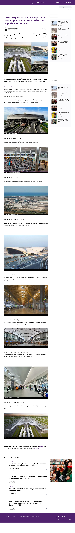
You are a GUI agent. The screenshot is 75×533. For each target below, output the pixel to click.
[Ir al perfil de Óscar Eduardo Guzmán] (6, 28)
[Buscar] (61, 7)
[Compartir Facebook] (41, 29)
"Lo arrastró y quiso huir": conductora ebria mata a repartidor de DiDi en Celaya (28, 477)
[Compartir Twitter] (43, 29)
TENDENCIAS (19, 7)
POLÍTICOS (5, 7)
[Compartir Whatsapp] (46, 29)
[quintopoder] (37, 2)
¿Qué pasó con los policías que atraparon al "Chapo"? (64, 29)
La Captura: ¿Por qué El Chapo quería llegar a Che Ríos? (63, 55)
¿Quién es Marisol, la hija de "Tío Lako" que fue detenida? (63, 35)
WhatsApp (41, 446)
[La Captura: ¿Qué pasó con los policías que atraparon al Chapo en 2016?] (54, 30)
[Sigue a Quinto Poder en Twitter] (60, 2)
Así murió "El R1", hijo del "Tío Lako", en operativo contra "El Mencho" (63, 22)
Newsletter (36, 448)
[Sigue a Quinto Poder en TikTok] (66, 2)
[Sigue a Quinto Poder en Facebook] (59, 2)
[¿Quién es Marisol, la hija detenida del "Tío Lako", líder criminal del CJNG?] (54, 37)
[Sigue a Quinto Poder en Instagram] (62, 2)
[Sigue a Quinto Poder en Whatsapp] (57, 2)
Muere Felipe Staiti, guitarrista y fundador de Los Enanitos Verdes (27, 490)
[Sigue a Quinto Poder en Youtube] (64, 2)
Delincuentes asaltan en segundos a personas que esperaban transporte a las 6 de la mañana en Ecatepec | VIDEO (27, 503)
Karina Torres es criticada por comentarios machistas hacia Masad (63, 49)
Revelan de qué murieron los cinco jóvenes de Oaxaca (63, 42)
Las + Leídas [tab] (54, 16)
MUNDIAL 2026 (32, 7)
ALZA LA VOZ (12, 7)
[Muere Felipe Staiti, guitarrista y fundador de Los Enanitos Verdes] (61, 495)
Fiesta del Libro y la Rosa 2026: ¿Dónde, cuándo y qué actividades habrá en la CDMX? (27, 465)
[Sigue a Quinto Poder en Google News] (69, 2)
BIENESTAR (25, 7)
